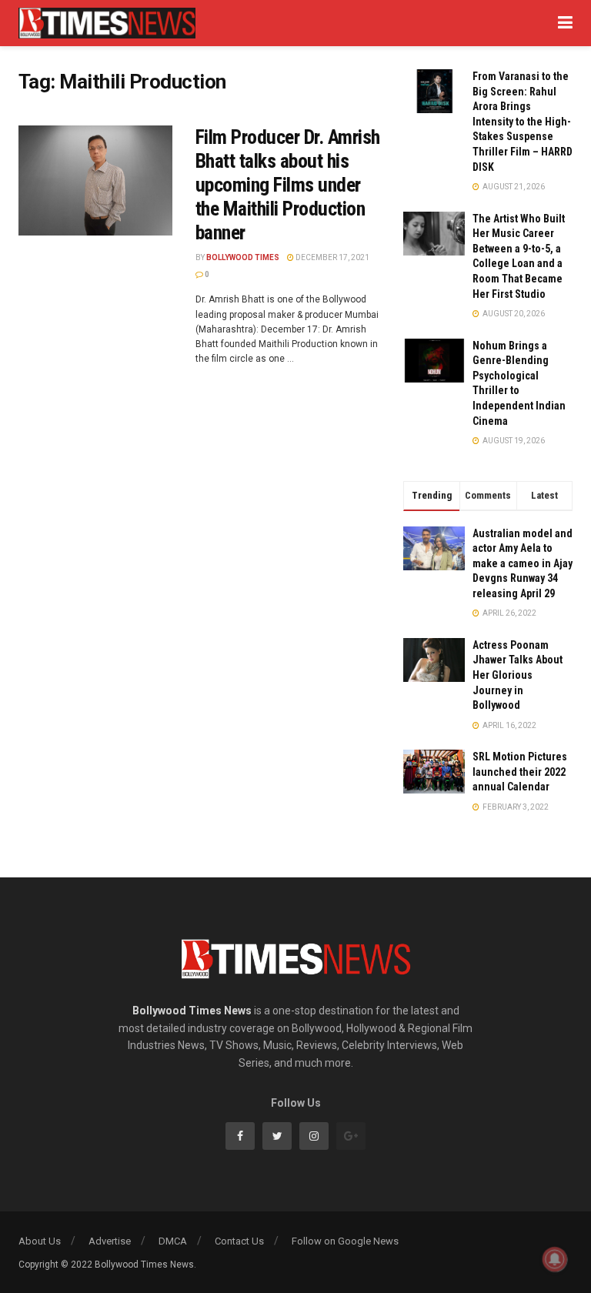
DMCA (173, 1241)
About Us (39, 1241)
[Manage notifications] (555, 1259)
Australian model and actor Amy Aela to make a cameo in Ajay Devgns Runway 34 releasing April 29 (522, 563)
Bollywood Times (242, 257)
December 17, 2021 (331, 257)
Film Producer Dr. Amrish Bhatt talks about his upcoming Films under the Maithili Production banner (287, 185)
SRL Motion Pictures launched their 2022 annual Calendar (519, 771)
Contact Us (239, 1241)
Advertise (109, 1241)
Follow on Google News (345, 1241)
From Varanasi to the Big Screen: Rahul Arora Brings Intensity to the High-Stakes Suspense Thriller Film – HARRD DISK (522, 121)
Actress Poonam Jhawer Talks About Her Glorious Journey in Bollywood (517, 675)
